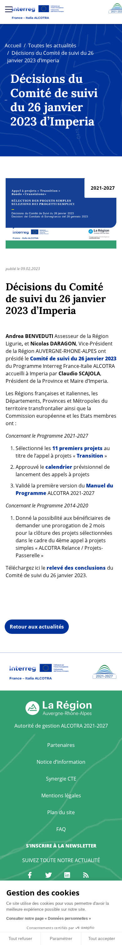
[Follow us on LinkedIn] (67, 875)
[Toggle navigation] (9, 9)
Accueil (13, 45)
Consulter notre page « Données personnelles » (48, 918)
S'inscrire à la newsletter (61, 846)
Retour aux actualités (37, 626)
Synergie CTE (61, 778)
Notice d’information (61, 761)
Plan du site (61, 812)
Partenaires (61, 745)
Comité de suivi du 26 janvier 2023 (73, 358)
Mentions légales (61, 795)
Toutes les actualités (52, 45)
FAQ (61, 829)
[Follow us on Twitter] (48, 875)
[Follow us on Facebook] (29, 875)
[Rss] (86, 875)
